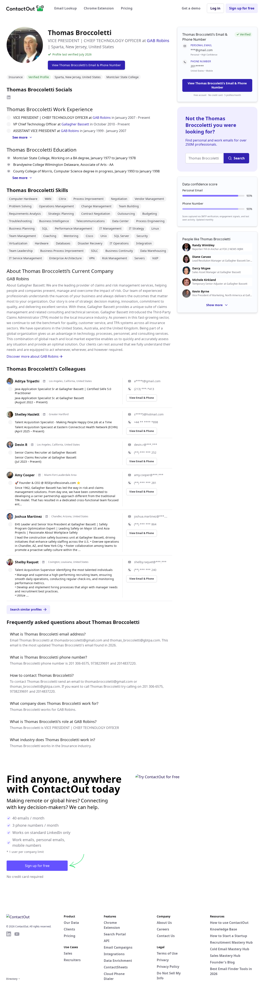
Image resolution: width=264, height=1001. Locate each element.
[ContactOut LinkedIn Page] (8, 953)
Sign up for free (241, 8)
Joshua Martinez (28, 516)
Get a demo (191, 8)
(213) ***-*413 (144, 389)
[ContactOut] (26, 8)
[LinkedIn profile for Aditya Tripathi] (44, 381)
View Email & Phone (141, 398)
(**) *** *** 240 (145, 570)
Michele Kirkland (204, 280)
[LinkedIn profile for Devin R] (32, 444)
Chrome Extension (99, 8)
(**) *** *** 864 (145, 524)
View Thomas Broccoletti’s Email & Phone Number (217, 85)
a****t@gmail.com (147, 381)
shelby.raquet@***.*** (150, 562)
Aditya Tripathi (27, 381)
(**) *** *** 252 (145, 452)
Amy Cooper (25, 475)
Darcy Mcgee (201, 268)
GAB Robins (158, 40)
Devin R (21, 444)
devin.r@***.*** (145, 445)
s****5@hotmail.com (149, 414)
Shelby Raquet (27, 562)
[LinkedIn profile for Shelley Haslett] (44, 414)
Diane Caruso (201, 256)
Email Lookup (65, 8)
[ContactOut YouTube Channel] (16, 953)
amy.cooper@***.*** (148, 475)
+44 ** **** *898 (146, 422)
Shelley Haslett (27, 414)
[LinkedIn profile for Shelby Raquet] (43, 562)
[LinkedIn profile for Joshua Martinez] (46, 516)
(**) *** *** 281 (145, 483)
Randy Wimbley (203, 245)
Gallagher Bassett (75, 124)
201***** (197, 66)
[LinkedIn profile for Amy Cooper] (39, 475)
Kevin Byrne (200, 291)
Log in (215, 8)
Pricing (126, 8)
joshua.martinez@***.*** (150, 516)
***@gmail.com (202, 50)
